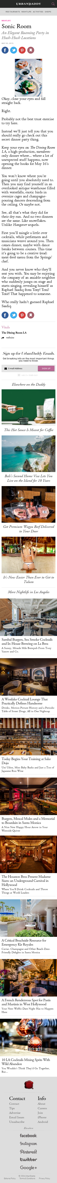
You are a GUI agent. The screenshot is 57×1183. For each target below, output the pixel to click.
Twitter (28, 1160)
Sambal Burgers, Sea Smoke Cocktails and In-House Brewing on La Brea (27, 641)
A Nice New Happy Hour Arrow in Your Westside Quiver (25, 829)
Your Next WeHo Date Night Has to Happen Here (27, 1010)
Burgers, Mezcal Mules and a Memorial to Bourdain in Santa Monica (28, 820)
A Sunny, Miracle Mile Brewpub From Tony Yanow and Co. (26, 649)
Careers (42, 1108)
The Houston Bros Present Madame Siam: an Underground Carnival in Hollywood (26, 880)
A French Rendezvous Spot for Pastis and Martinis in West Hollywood (26, 1002)
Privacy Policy (44, 1178)
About (41, 1104)
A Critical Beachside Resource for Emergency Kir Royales (24, 942)
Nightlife (26, 12)
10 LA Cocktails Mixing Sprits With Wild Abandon (26, 1061)
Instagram (28, 1144)
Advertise (14, 1113)
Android (43, 1122)
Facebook (28, 1136)
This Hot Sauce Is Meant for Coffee (28, 429)
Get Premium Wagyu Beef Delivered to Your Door (28, 529)
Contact (14, 1104)
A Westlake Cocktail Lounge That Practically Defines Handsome (25, 701)
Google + (28, 1168)
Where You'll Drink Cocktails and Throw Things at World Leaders (25, 891)
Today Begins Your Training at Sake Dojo (26, 761)
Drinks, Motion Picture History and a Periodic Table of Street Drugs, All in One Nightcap (28, 709)
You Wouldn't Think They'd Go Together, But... (26, 1070)
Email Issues (16, 1117)
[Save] (30, 50)
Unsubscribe (16, 1122)
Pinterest (28, 1152)
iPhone (42, 1117)
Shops (48, 12)
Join (40, 1113)
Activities (38, 12)
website (9, 337)
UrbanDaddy (28, 4)
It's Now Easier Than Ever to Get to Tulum (28, 579)
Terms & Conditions (27, 1178)
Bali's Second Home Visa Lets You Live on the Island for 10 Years (28, 478)
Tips (12, 1108)
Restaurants (13, 12)
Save (22, 50)
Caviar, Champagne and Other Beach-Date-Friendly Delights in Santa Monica (26, 950)
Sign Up (46, 368)
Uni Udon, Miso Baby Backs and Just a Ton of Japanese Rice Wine (28, 769)
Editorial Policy (10, 1178)
